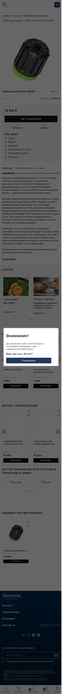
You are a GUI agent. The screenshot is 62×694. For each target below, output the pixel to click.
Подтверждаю (29, 360)
